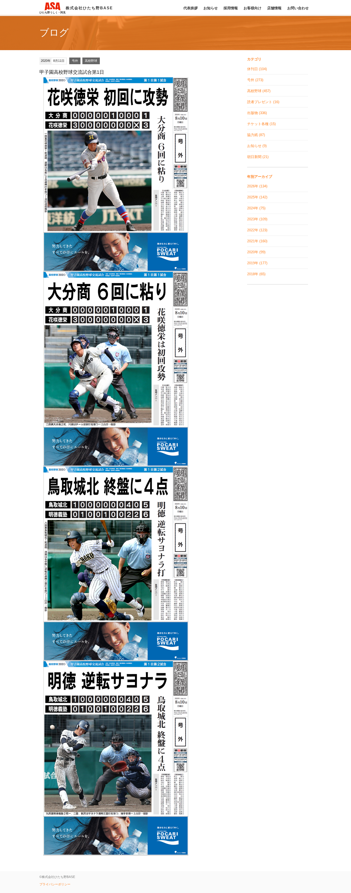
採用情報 (230, 8)
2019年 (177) (257, 263)
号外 (75, 61)
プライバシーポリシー (54, 884)
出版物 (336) (257, 113)
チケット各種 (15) (261, 124)
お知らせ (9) (257, 146)
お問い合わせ (298, 8)
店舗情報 (274, 8)
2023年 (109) (257, 219)
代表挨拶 (190, 8)
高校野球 (91, 61)
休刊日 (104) (257, 69)
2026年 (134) (257, 186)
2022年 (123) (257, 230)
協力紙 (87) (256, 135)
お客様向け (252, 8)
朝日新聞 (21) (258, 157)
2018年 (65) (256, 274)
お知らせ (210, 8)
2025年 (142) (257, 197)
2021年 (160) (257, 241)
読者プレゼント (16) (263, 102)
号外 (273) (255, 80)
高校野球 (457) (259, 91)
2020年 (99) (256, 252)
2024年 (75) (256, 208)
